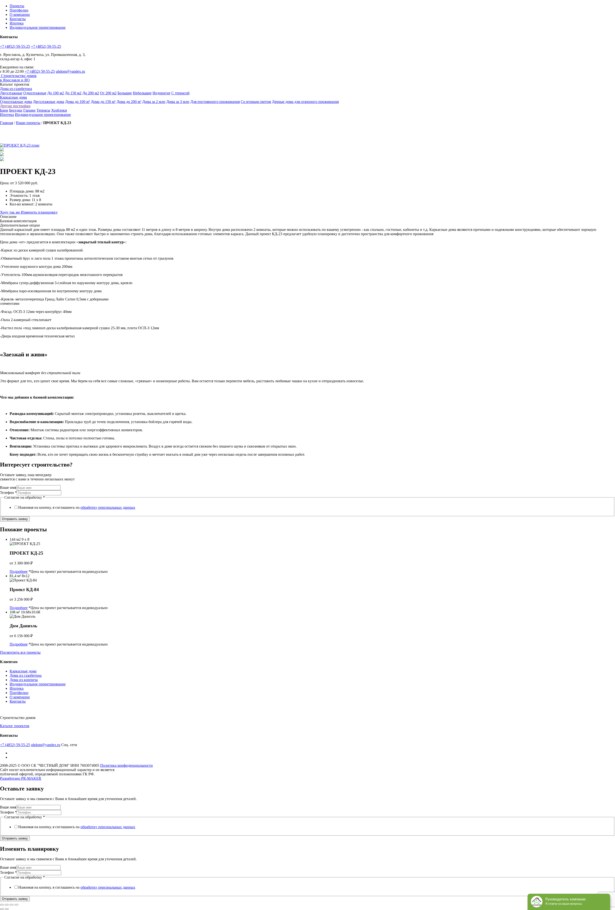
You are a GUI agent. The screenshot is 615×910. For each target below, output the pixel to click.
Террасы (43, 110)
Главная (6, 123)
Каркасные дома (13, 97)
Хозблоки (59, 110)
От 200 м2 (108, 93)
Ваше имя (8, 487)
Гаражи (29, 110)
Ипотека (17, 23)
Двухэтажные (11, 93)
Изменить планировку (39, 212)
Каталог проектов (14, 726)
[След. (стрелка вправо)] (7, 909)
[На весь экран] (11, 904)
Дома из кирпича (24, 680)
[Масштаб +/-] (16, 904)
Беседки (15, 110)
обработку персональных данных (107, 507)
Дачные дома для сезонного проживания (305, 102)
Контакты (18, 19)
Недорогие (161, 93)
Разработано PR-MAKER (20, 778)
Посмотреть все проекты (20, 652)
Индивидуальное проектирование (38, 27)
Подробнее (19, 571)
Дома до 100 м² (77, 102)
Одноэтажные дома (16, 102)
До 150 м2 (73, 93)
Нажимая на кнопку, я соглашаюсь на (76, 507)
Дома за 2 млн (153, 102)
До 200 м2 (90, 93)
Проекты (17, 6)
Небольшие (142, 93)
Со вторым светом (256, 102)
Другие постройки (15, 106)
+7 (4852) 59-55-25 (15, 46)
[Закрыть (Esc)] (2, 904)
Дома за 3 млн (177, 102)
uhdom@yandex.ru (70, 71)
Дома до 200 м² (129, 102)
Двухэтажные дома (48, 102)
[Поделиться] (7, 904)
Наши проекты (28, 123)
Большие (124, 93)
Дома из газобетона (16, 89)
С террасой (180, 93)
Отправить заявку (15, 519)
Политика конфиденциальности (126, 765)
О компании (20, 14)
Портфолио (19, 10)
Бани (4, 110)
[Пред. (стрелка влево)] (2, 909)
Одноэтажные (34, 93)
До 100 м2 (55, 93)
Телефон (8, 493)
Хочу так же (10, 212)
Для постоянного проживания (215, 102)
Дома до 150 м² (103, 102)
